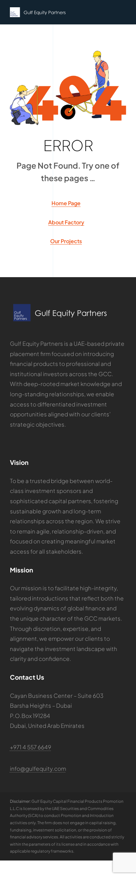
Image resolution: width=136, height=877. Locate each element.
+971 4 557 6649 (30, 747)
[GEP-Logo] (38, 10)
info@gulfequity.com (38, 768)
